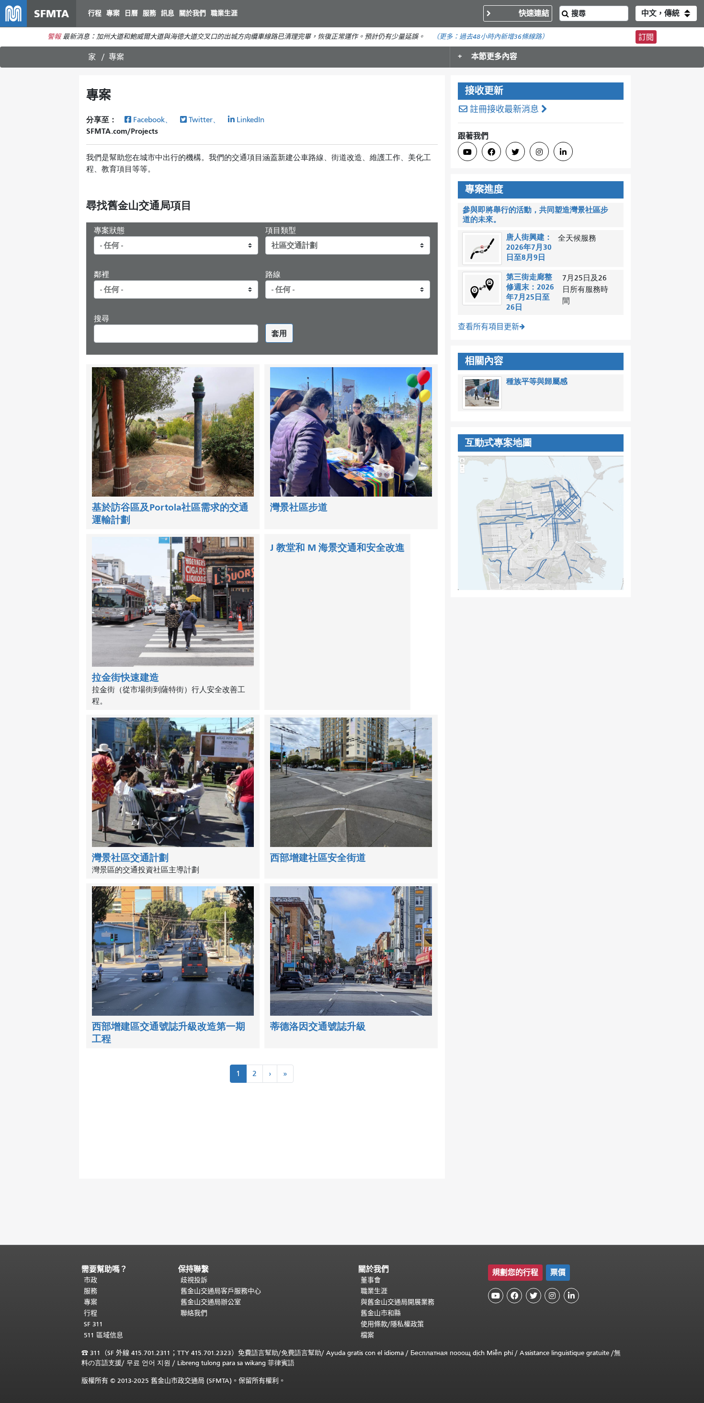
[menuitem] (95, 14)
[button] (666, 13)
